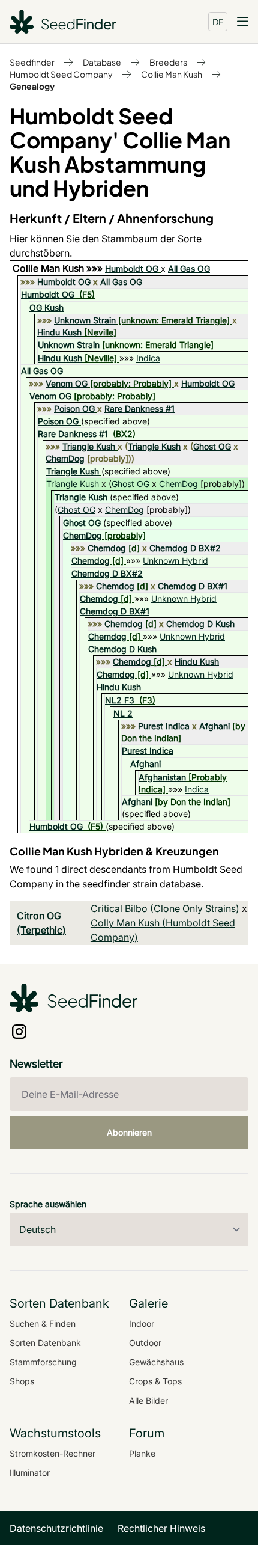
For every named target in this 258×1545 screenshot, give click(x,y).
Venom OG (67, 383)
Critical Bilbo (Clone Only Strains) (165, 908)
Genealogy (32, 86)
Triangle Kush (88, 446)
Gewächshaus (156, 1362)
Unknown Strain (85, 320)
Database (102, 62)
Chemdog (107, 548)
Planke (142, 1453)
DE (218, 21)
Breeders (168, 62)
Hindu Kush (59, 332)
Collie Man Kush (171, 74)
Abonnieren (129, 1132)
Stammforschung (43, 1362)
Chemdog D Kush (200, 624)
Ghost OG (212, 446)
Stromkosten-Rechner (52, 1453)
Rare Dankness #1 (139, 408)
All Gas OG (189, 268)
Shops (22, 1381)
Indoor (141, 1323)
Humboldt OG (131, 268)
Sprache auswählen (48, 1204)
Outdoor (145, 1343)
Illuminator (30, 1472)
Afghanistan (162, 777)
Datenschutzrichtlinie (56, 1528)
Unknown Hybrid (175, 560)
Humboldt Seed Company (61, 74)
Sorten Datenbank (45, 1343)
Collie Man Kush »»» (59, 268)
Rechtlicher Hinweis (161, 1528)
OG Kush (46, 307)
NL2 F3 (119, 700)
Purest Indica (164, 726)
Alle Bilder (148, 1400)
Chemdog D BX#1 (192, 586)
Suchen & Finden (43, 1323)
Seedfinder (32, 62)
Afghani (214, 726)
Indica (148, 358)
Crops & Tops (155, 1381)
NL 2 (123, 713)
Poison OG (74, 408)
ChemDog (65, 458)
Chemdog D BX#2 (185, 548)
